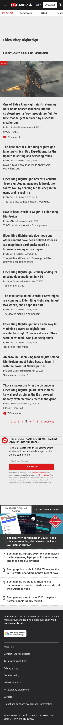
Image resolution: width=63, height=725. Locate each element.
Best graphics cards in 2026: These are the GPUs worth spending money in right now (33, 571)
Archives (49, 421)
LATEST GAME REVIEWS (47, 509)
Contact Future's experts (17, 653)
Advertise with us (13, 682)
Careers (8, 696)
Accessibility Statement (16, 689)
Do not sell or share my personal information (28, 703)
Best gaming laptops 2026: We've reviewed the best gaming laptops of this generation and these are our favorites (33, 557)
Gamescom (26, 12)
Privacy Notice (43, 475)
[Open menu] (5, 5)
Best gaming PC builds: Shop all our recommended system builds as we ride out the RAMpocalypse (33, 585)
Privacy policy (11, 668)
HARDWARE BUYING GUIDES (16, 509)
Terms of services (40, 472)
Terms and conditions (15, 660)
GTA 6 (44, 12)
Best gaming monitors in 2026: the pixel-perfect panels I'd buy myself (31, 599)
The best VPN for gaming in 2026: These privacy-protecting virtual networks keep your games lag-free (31, 541)
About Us (9, 646)
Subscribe (50, 4)
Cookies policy (11, 675)
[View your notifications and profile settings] (30, 5)
